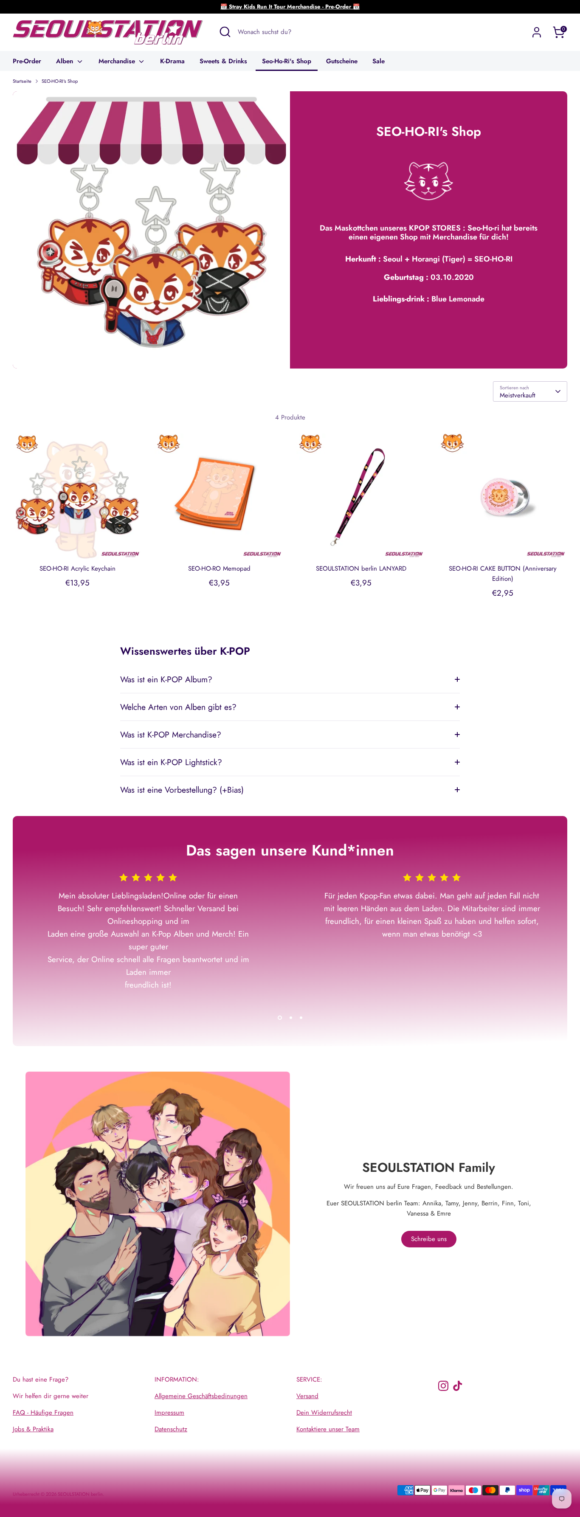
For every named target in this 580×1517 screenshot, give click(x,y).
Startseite (22, 81)
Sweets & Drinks (223, 61)
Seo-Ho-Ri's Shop (286, 61)
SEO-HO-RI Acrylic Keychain (77, 568)
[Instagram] (443, 1386)
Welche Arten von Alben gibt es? (178, 707)
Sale (378, 61)
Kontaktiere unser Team (328, 1429)
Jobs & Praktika (33, 1429)
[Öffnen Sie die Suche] (225, 31)
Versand (307, 1396)
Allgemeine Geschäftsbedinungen (201, 1396)
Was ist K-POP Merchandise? (170, 734)
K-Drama (172, 61)
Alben (65, 61)
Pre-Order (27, 61)
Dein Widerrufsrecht (324, 1412)
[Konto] (536, 32)
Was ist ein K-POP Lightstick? (171, 762)
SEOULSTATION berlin (80, 1494)
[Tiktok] (458, 1386)
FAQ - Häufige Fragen (43, 1412)
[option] (142, 941)
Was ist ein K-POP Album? (166, 679)
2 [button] (291, 1017)
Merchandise (118, 61)
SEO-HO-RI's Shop (60, 81)
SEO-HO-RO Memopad (219, 568)
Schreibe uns (429, 1239)
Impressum (169, 1412)
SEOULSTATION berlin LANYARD (361, 568)
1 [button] (280, 1018)
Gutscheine (342, 61)
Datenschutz (171, 1429)
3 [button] (301, 1017)
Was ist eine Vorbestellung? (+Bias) (182, 790)
